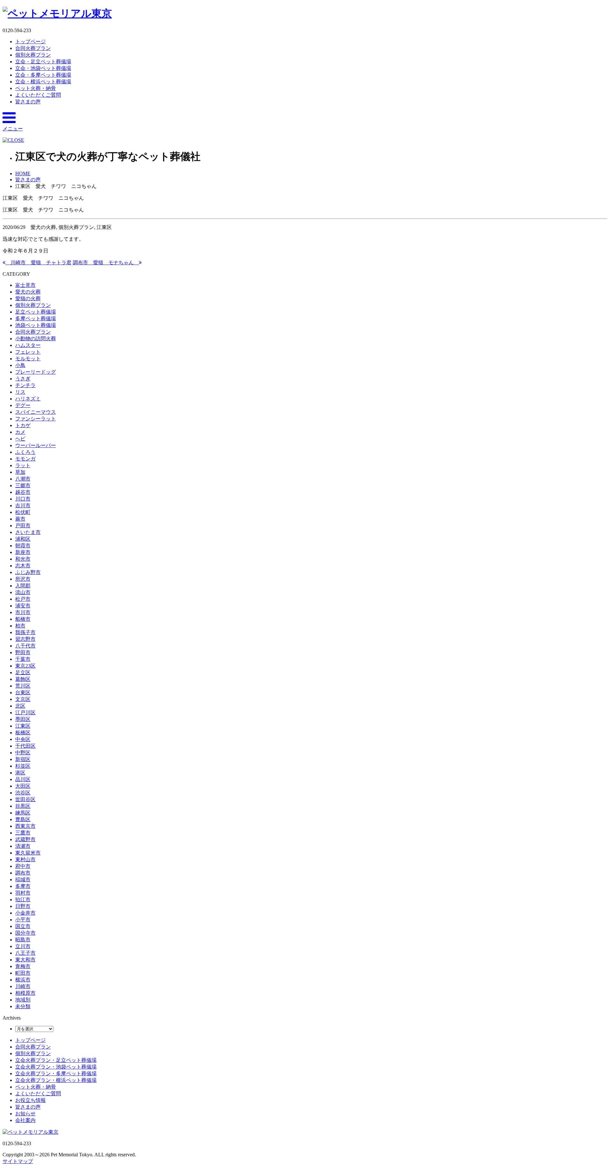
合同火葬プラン (33, 48)
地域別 (22, 999)
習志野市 (25, 639)
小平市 (22, 919)
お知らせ (25, 1113)
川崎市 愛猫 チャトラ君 (38, 262)
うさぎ (22, 378)
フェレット (28, 352)
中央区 (22, 739)
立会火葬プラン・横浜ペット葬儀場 (56, 1080)
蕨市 (20, 519)
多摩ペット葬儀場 (35, 318)
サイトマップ (18, 1161)
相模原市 (25, 993)
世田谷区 (25, 799)
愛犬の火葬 (28, 291)
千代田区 (25, 746)
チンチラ (25, 385)
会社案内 (25, 1120)
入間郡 (22, 585)
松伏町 (22, 512)
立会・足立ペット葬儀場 (43, 61)
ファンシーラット (35, 418)
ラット (22, 465)
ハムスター (28, 345)
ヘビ (20, 438)
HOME (22, 173)
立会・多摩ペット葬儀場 (43, 75)
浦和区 (22, 539)
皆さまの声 (28, 101)
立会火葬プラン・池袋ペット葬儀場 (56, 1067)
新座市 (22, 552)
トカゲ (22, 425)
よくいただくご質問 (38, 95)
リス (20, 392)
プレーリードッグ (35, 372)
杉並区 (22, 766)
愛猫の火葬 (28, 298)
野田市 (22, 652)
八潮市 (22, 478)
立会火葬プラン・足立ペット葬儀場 (56, 1060)
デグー (22, 405)
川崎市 (22, 986)
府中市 (22, 866)
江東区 (22, 726)
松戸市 (22, 599)
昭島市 (22, 939)
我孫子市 (25, 632)
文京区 (22, 699)
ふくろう (25, 452)
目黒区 (22, 806)
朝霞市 (22, 545)
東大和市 (25, 959)
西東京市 (25, 826)
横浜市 (22, 979)
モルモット (28, 358)
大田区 (22, 786)
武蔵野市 (25, 839)
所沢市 (22, 579)
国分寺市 (25, 933)
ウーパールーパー (35, 445)
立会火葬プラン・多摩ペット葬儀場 (56, 1073)
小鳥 (20, 365)
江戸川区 (25, 712)
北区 (20, 706)
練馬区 (22, 812)
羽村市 (22, 893)
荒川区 (22, 686)
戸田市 (22, 525)
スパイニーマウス (35, 412)
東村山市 (25, 859)
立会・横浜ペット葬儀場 (43, 81)
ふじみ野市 (28, 572)
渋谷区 (22, 792)
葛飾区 (22, 679)
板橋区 (22, 732)
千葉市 (22, 659)
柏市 (20, 625)
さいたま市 (28, 532)
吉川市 (22, 505)
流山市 (22, 592)
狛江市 (22, 899)
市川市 (22, 612)
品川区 (22, 779)
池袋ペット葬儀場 (35, 325)
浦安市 (22, 605)
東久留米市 (28, 852)
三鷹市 (22, 832)
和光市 (22, 559)
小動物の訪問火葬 (35, 338)
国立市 (22, 926)
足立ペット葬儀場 (35, 312)
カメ (20, 432)
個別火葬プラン (33, 55)
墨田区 (22, 719)
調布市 (22, 873)
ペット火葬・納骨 (35, 88)
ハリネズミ (28, 398)
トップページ (30, 41)
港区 (20, 772)
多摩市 (22, 886)
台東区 (22, 692)
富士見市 (25, 285)
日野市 (22, 906)
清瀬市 (22, 846)
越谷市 (22, 492)
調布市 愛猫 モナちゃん (106, 262)
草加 (20, 472)
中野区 (22, 752)
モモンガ (25, 458)
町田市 (22, 973)
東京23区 (25, 665)
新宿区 (22, 759)
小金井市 (25, 913)
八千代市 (25, 645)
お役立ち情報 (30, 1100)
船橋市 (22, 619)
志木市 (22, 565)
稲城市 (22, 879)
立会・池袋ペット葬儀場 (43, 68)
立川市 (22, 946)
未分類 (22, 1006)
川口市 (22, 499)
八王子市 (25, 953)
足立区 (22, 672)
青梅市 (22, 966)
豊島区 (22, 819)
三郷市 (22, 485)
